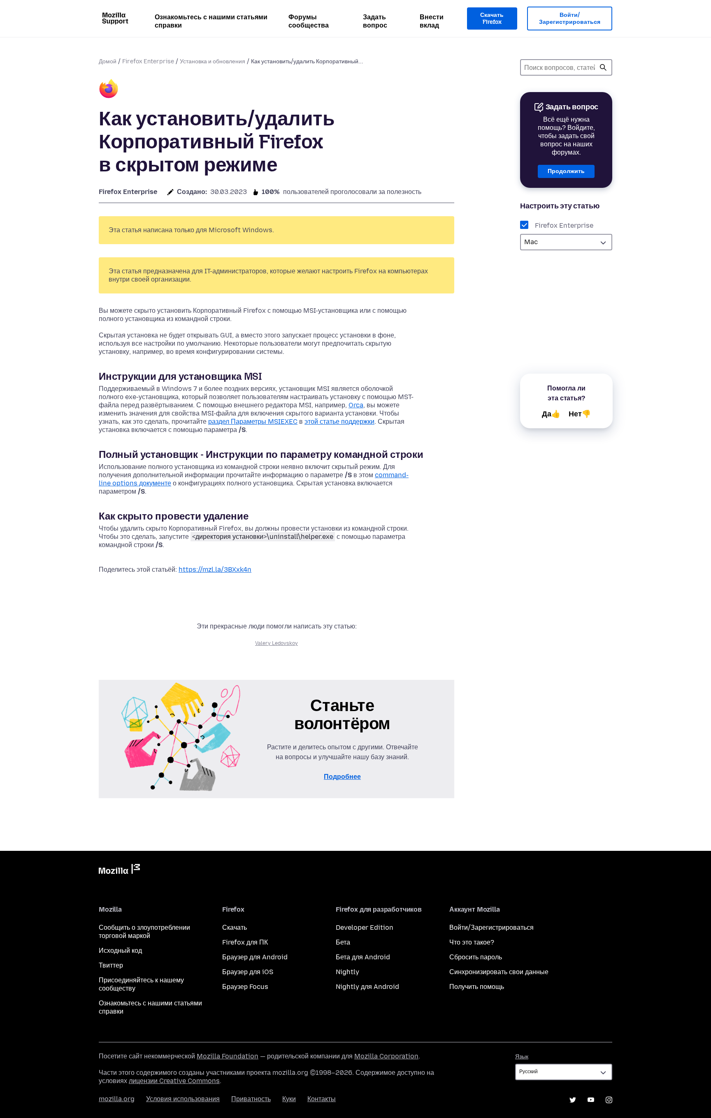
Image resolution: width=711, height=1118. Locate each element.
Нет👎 (580, 414)
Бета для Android (363, 957)
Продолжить (566, 171)
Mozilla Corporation (386, 1056)
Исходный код (120, 950)
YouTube (591, 1100)
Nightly (347, 972)
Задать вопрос (375, 21)
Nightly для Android (367, 987)
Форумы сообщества (308, 21)
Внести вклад (432, 21)
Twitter (572, 1100)
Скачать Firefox (492, 19)
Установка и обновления (212, 61)
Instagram (609, 1100)
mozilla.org (117, 1099)
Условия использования (183, 1099)
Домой (107, 61)
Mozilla (119, 870)
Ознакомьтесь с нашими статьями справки (211, 21)
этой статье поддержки (339, 421)
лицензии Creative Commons (174, 1081)
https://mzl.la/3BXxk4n (215, 569)
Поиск (603, 67)
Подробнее (342, 777)
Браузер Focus (245, 987)
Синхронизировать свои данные (498, 972)
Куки (289, 1099)
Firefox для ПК (245, 942)
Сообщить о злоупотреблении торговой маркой (144, 932)
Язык (521, 1056)
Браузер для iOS (247, 972)
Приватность (251, 1099)
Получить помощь (476, 987)
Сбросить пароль (475, 957)
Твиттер (111, 965)
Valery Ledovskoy (276, 643)
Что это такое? (471, 942)
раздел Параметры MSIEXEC (252, 421)
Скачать (234, 927)
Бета (343, 942)
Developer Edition (364, 927)
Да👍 (551, 414)
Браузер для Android (255, 957)
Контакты (321, 1099)
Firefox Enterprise (148, 61)
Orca (356, 405)
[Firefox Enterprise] (108, 90)
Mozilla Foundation (227, 1056)
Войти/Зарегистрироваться (569, 19)
